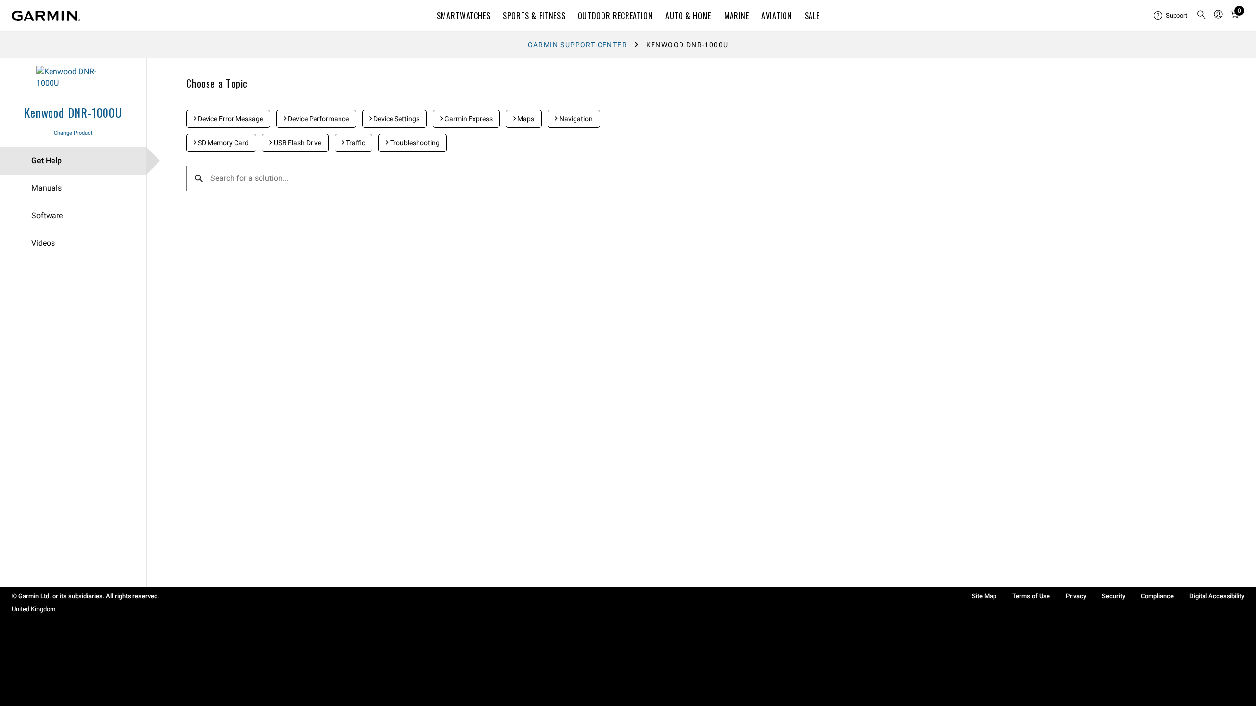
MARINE (736, 16)
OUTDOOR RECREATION (615, 16)
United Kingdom (33, 609)
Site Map (984, 596)
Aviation (776, 16)
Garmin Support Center (577, 45)
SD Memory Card (222, 143)
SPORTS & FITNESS (534, 16)
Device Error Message (229, 119)
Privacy (1076, 596)
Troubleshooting (414, 143)
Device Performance (318, 119)
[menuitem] (1171, 15)
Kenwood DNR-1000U (73, 112)
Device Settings (395, 119)
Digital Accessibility (1216, 596)
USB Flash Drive (296, 143)
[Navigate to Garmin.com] (46, 15)
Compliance (1157, 596)
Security (1113, 596)
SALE (812, 16)
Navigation (575, 119)
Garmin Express (468, 119)
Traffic (354, 143)
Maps (525, 119)
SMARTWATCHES (464, 16)
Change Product (73, 133)
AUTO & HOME (688, 16)
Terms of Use (1031, 596)
